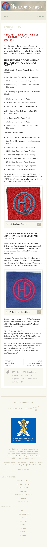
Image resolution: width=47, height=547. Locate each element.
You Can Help (23, 514)
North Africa (33, 379)
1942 (27, 375)
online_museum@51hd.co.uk (23, 402)
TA (22, 382)
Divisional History (12, 27)
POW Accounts (23, 484)
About (23, 510)
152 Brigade (17, 372)
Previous (9, 361)
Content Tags (23, 502)
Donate (23, 532)
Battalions (23, 488)
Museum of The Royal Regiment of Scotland (23, 456)
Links (23, 528)
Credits (23, 525)
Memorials (23, 491)
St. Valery (15, 382)
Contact (23, 521)
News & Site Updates (23, 495)
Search (40, 16)
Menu (6, 16)
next (40, 361)
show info (39, 224)
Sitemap (23, 535)
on (20, 409)
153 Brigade (28, 372)
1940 (21, 375)
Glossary (23, 518)
